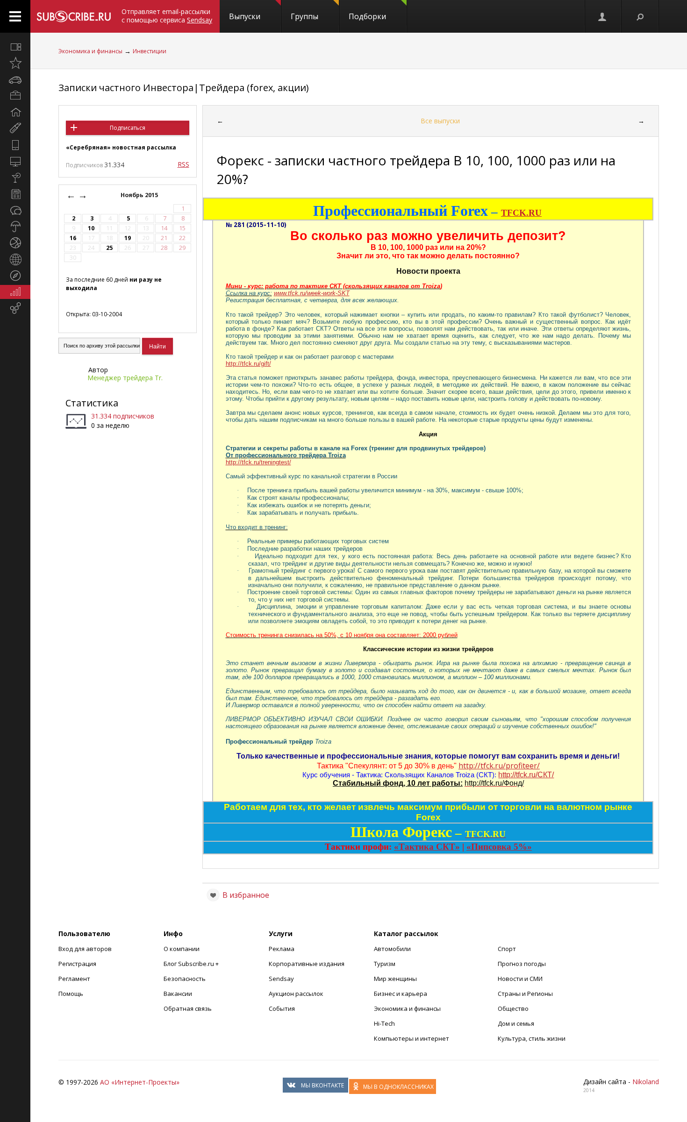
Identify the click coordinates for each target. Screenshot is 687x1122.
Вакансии (178, 993)
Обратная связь (188, 1008)
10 (91, 228)
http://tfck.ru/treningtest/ (258, 462)
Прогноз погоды (522, 963)
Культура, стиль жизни (531, 1038)
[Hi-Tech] (15, 145)
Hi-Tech (384, 1023)
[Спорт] (15, 243)
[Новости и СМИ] (15, 194)
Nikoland (645, 1081)
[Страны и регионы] (15, 259)
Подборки (367, 16)
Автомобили (392, 948)
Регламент (74, 978)
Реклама (281, 948)
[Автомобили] (15, 79)
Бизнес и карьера (400, 993)
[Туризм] (15, 276)
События (282, 1008)
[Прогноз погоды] (15, 227)
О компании (182, 948)
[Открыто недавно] (15, 63)
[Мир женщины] (15, 128)
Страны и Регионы (525, 993)
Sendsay (281, 978)
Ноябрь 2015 (140, 195)
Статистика (91, 403)
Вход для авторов (85, 948)
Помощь (70, 993)
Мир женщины (395, 978)
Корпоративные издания (306, 963)
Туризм (384, 963)
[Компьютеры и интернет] (15, 161)
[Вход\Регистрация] (603, 16)
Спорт (507, 948)
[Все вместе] (15, 47)
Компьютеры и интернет (411, 1038)
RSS (183, 164)
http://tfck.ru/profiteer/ (499, 765)
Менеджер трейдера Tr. (125, 377)
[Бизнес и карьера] (15, 96)
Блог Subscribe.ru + (192, 963)
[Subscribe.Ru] (73, 16)
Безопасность (185, 978)
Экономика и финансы (90, 51)
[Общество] (15, 210)
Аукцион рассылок (296, 993)
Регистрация (77, 963)
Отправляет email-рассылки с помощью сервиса (167, 15)
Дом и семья (516, 1023)
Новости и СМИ (520, 978)
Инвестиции (149, 51)
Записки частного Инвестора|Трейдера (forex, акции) (183, 87)
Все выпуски (440, 120)
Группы (304, 16)
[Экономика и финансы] (15, 292)
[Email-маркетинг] (15, 308)
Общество (513, 1008)
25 (109, 248)
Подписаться (127, 128)
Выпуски (244, 16)
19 (127, 238)
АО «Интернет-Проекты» (139, 1082)
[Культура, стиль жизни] (15, 177)
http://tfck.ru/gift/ (248, 363)
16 (73, 238)
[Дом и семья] (15, 112)
